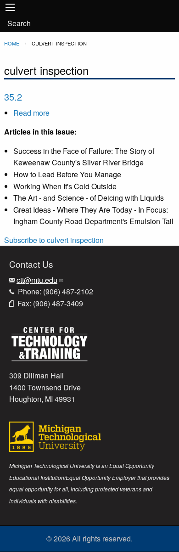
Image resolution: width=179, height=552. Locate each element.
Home (11, 43)
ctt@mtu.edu (37, 280)
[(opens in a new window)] (49, 343)
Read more (31, 112)
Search (19, 23)
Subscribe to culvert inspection (54, 240)
